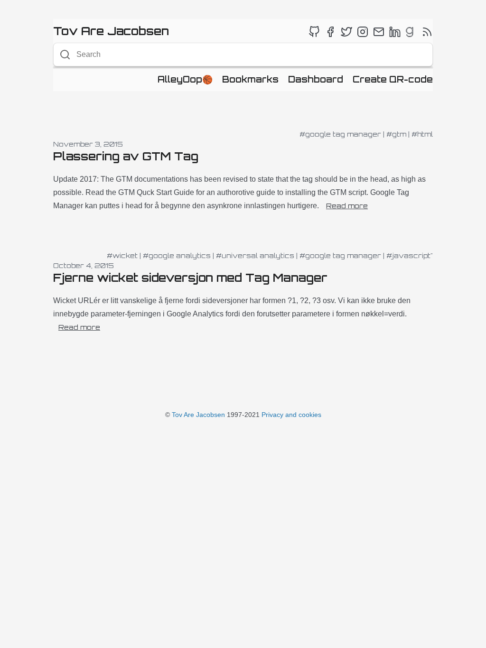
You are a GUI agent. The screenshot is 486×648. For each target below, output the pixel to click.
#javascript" (409, 255)
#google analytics (177, 255)
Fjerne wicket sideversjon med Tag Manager (190, 277)
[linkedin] (395, 31)
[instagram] (362, 31)
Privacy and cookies (291, 414)
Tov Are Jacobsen (198, 414)
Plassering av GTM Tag (125, 156)
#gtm (396, 134)
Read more (347, 206)
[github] (314, 31)
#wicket (122, 255)
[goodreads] (411, 31)
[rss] (427, 31)
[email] (378, 31)
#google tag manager (340, 134)
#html (422, 134)
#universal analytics (255, 255)
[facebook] (330, 31)
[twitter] (346, 31)
